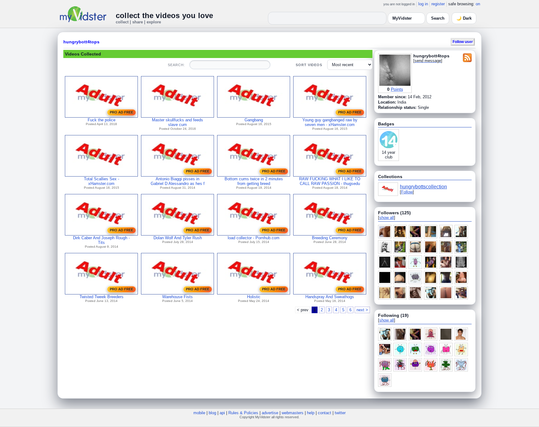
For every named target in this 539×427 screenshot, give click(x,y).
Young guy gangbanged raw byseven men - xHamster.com (329, 122)
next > (362, 310)
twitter (340, 412)
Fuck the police (101, 120)
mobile (199, 412)
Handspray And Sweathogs (329, 296)
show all (386, 217)
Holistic (253, 296)
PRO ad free (121, 112)
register (438, 4)
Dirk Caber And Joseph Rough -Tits (101, 240)
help (310, 412)
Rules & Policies (243, 412)
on (478, 4)
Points (397, 89)
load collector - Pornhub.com (253, 237)
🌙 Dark (464, 18)
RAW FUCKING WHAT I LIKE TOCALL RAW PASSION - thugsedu (329, 181)
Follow (407, 192)
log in (423, 4)
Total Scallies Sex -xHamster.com (101, 181)
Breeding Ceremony (329, 237)
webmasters (292, 412)
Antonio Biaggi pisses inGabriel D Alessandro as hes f (178, 181)
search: (176, 65)
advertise (270, 412)
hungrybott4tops (81, 41)
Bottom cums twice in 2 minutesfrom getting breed (254, 181)
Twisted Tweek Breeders (102, 296)
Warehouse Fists (177, 296)
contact (324, 412)
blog (212, 412)
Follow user (463, 42)
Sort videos (309, 65)
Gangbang (254, 120)
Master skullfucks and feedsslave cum (177, 122)
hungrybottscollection (423, 186)
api (222, 412)
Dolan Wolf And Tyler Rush (177, 237)
